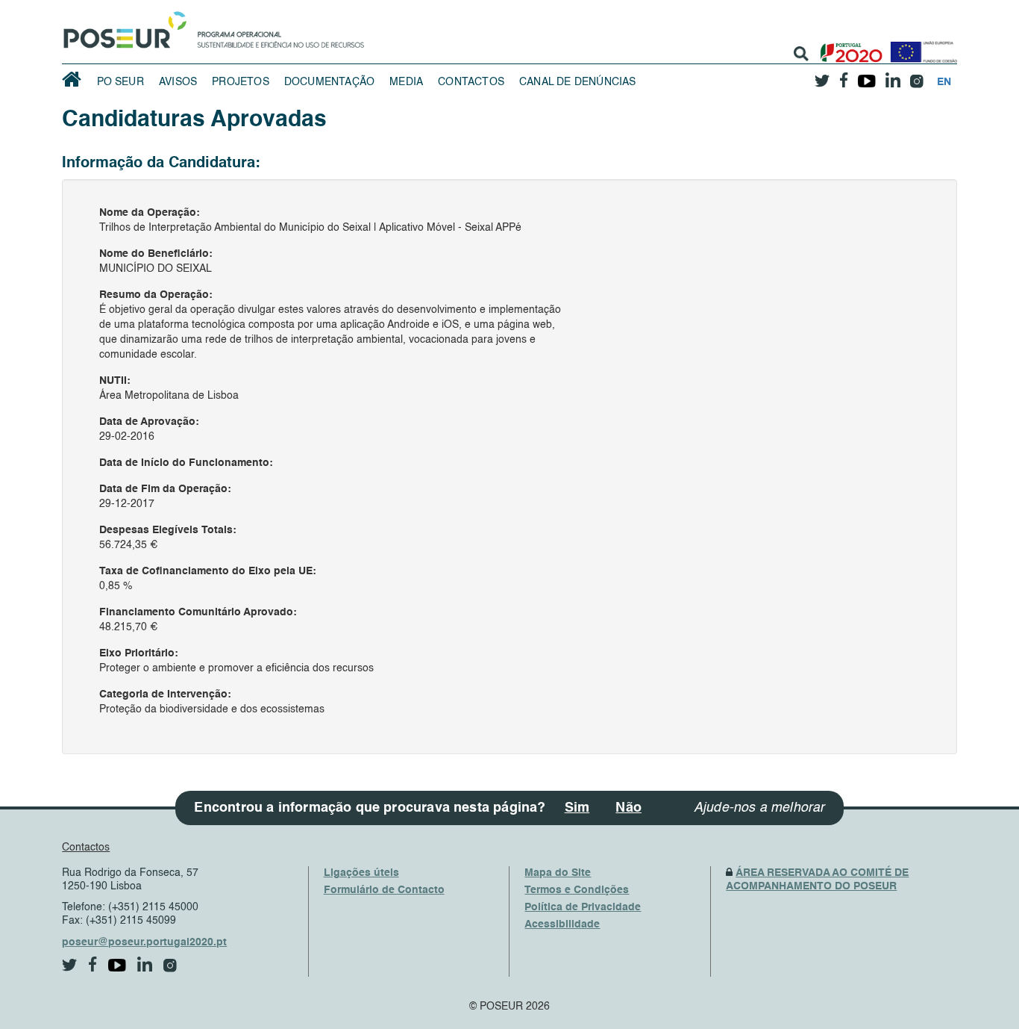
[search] (801, 53)
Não (628, 808)
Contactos (471, 82)
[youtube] (867, 75)
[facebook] (844, 75)
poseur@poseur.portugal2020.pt (144, 942)
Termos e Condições (576, 890)
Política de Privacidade (582, 907)
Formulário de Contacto (384, 890)
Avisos (178, 82)
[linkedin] (893, 75)
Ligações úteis (361, 873)
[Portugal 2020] (847, 46)
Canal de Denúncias (577, 82)
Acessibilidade (562, 924)
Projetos (240, 82)
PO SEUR (120, 82)
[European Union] (920, 46)
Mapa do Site (557, 873)
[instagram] (917, 75)
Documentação (329, 82)
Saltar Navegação (411, 7)
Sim (577, 808)
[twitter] (822, 75)
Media (406, 82)
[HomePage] (122, 26)
